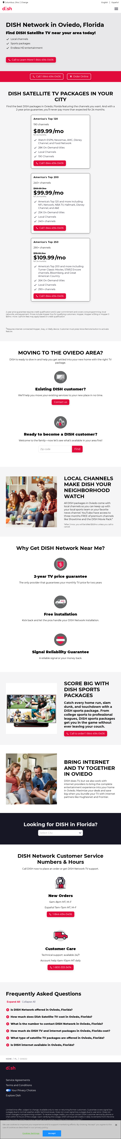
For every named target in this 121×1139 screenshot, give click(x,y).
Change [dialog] (24, 2)
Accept (52, 1133)
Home (9, 1059)
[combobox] (57, 833)
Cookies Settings (30, 1133)
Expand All (13, 1001)
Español (115, 2)
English (104, 2)
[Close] (116, 1125)
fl (16, 1059)
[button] (80, 833)
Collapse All (28, 1001)
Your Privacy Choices (24, 1090)
